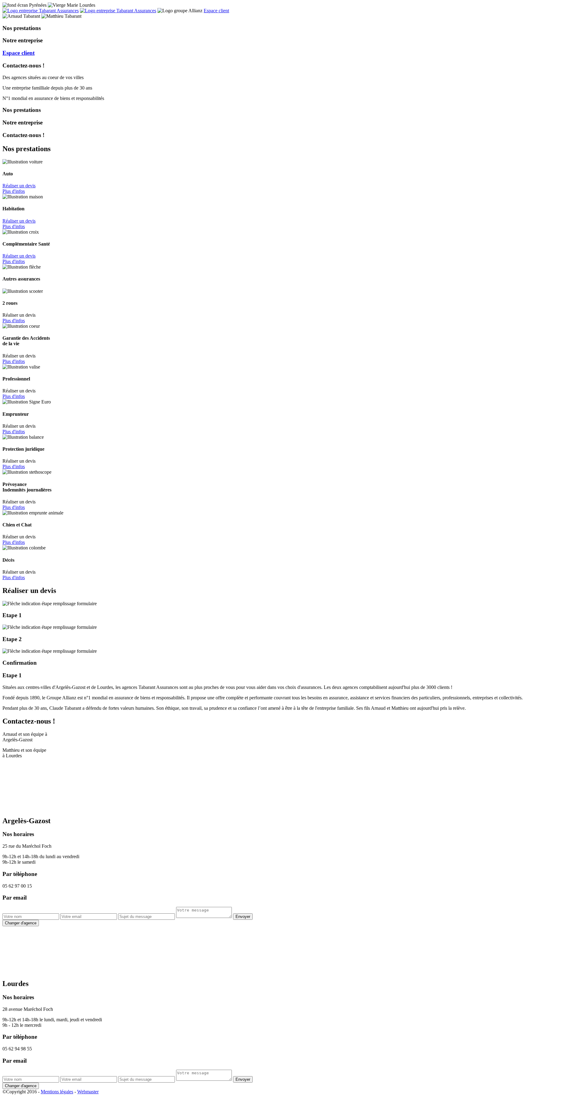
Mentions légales (57, 1091)
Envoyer (243, 916)
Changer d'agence (20, 923)
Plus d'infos (13, 191)
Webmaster (88, 1091)
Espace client (216, 10)
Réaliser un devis (19, 185)
